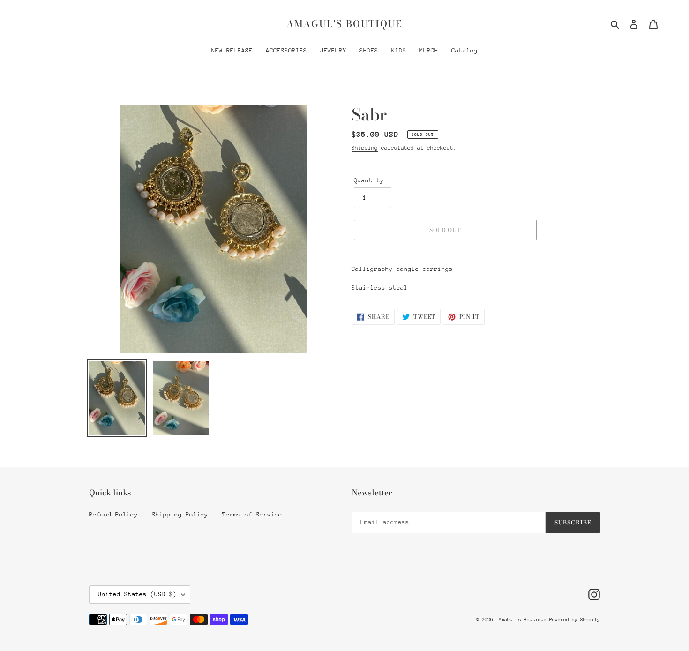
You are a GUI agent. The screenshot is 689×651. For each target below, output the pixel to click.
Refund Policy (113, 514)
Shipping (365, 147)
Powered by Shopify (574, 619)
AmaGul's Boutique (344, 24)
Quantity (369, 180)
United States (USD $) (137, 594)
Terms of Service (252, 514)
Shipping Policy (180, 514)
